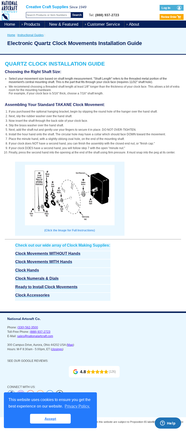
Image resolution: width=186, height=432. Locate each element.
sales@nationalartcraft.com (35, 336)
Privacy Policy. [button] (77, 406)
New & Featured (63, 24)
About (134, 24)
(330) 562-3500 (27, 327)
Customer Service (103, 24)
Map (70, 345)
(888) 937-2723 (40, 331)
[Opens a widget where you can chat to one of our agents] (168, 423)
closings (57, 349)
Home (9, 24)
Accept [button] (50, 419)
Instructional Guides (30, 35)
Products (32, 24)
